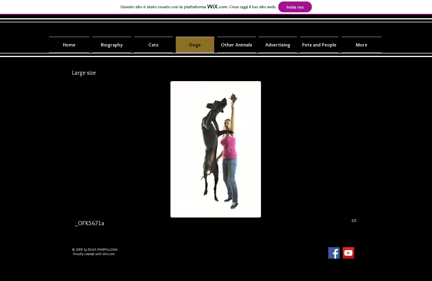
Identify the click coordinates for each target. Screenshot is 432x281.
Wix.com (109, 254)
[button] (215, 158)
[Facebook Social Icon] (334, 253)
